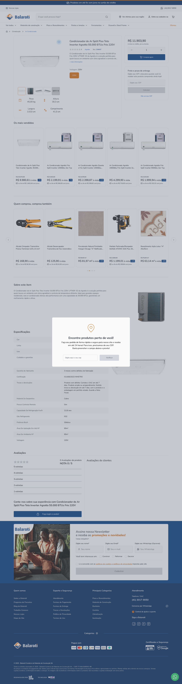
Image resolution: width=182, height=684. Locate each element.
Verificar (109, 358)
